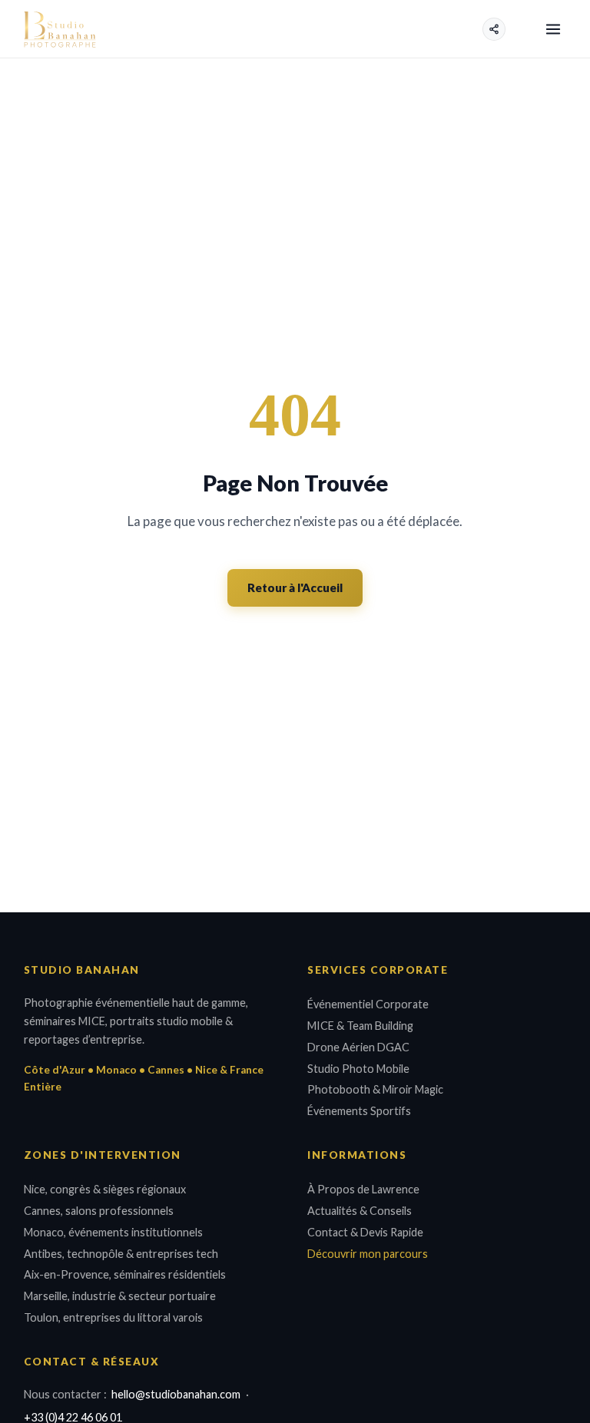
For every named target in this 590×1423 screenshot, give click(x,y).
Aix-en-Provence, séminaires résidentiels (125, 1274)
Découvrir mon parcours (367, 1253)
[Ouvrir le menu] (553, 28)
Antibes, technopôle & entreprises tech (121, 1253)
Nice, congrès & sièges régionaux (105, 1189)
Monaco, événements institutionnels (113, 1232)
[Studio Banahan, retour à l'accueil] (60, 29)
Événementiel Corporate (368, 1004)
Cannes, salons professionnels (99, 1210)
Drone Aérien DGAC (358, 1047)
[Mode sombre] (522, 29)
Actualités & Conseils (359, 1210)
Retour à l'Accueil (295, 587)
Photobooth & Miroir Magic (375, 1089)
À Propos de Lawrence (363, 1189)
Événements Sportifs (359, 1110)
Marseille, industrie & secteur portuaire (120, 1295)
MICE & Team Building (360, 1025)
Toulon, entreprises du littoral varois (113, 1317)
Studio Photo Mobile (358, 1068)
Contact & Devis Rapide (365, 1232)
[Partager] (493, 29)
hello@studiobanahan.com (175, 1394)
